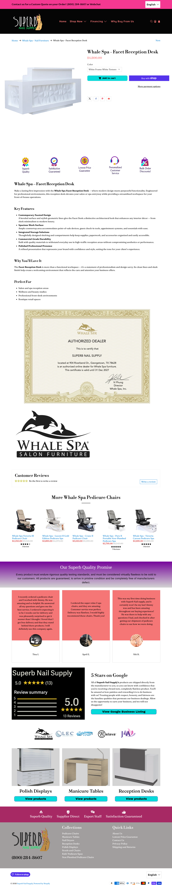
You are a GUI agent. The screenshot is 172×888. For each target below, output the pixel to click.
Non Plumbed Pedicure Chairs (78, 857)
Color (90, 64)
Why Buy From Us (122, 21)
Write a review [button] (148, 481)
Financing (96, 21)
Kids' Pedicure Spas (72, 853)
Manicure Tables (70, 836)
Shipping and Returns (123, 847)
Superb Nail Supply (25, 883)
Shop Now (76, 21)
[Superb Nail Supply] (27, 21)
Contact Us (118, 840)
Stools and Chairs (71, 850)
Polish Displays (70, 847)
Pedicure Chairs (70, 833)
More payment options (149, 86)
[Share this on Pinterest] (102, 98)
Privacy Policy (119, 843)
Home (62, 21)
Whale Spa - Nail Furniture (35, 40)
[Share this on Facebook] (96, 98)
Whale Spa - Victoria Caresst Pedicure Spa (143, 537)
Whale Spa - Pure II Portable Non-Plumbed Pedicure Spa (114, 538)
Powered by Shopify (42, 883)
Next (158, 40)
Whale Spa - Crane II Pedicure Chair (83, 537)
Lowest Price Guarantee (125, 836)
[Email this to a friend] (108, 98)
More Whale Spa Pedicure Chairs (86, 497)
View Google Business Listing (123, 711)
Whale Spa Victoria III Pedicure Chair (23, 537)
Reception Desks (70, 843)
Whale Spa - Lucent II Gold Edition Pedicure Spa (55, 537)
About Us (117, 833)
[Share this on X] (89, 98)
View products (35, 798)
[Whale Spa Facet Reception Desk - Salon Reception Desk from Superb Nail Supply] (43, 91)
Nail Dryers (68, 840)
